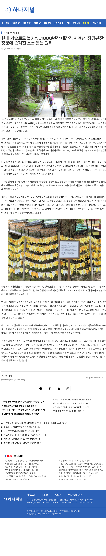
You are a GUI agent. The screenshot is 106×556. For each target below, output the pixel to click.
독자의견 (45, 495)
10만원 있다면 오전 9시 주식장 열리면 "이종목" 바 (22, 467)
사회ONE (27, 23)
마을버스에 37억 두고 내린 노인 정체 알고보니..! (72, 403)
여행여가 (86, 23)
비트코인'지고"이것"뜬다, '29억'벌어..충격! (19, 406)
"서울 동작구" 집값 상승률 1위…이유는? (68, 411)
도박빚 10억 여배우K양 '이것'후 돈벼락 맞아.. (20, 473)
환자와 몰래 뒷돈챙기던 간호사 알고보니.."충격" (75, 476)
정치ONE (16, 23)
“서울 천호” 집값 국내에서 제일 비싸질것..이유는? (22, 464)
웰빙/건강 (97, 23)
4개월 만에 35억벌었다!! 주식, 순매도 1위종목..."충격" (23, 401)
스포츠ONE (58, 23)
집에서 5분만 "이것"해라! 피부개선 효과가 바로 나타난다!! (78, 473)
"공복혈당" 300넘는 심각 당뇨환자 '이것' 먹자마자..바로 (24, 461)
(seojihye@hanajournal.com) (13, 380)
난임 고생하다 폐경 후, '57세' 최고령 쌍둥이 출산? (22, 470)
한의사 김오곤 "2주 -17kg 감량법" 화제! (72, 479)
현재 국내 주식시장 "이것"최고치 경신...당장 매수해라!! (24, 410)
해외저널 (47, 23)
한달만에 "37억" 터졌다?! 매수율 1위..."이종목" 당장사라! (26, 435)
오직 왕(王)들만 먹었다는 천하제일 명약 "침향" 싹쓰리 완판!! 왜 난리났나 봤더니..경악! (81, 467)
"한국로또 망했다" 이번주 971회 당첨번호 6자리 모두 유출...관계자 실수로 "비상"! (35, 423)
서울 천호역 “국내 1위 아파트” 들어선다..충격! (71, 407)
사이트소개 (31, 495)
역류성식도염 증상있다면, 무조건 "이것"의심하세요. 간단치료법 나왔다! (81, 464)
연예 (68, 23)
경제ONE (37, 23)
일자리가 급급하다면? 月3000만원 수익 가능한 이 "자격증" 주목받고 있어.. (81, 470)
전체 (7, 23)
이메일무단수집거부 (75, 495)
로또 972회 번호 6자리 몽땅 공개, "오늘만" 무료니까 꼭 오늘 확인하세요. (27, 476)
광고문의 (58, 495)
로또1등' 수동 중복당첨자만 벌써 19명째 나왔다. (22, 443)
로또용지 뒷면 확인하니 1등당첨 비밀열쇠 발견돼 (72, 399)
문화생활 (76, 23)
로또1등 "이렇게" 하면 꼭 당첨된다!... (17, 479)
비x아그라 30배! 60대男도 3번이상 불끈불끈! (20, 414)
